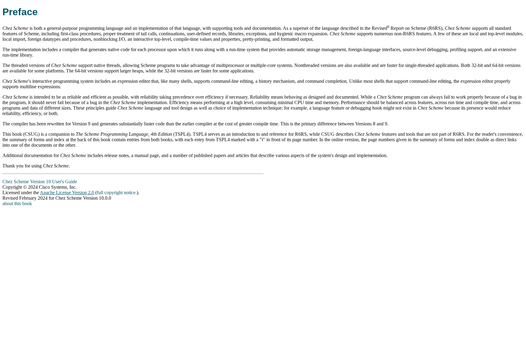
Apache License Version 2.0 (67, 192)
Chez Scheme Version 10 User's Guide (39, 181)
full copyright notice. (117, 192)
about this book (17, 203)
